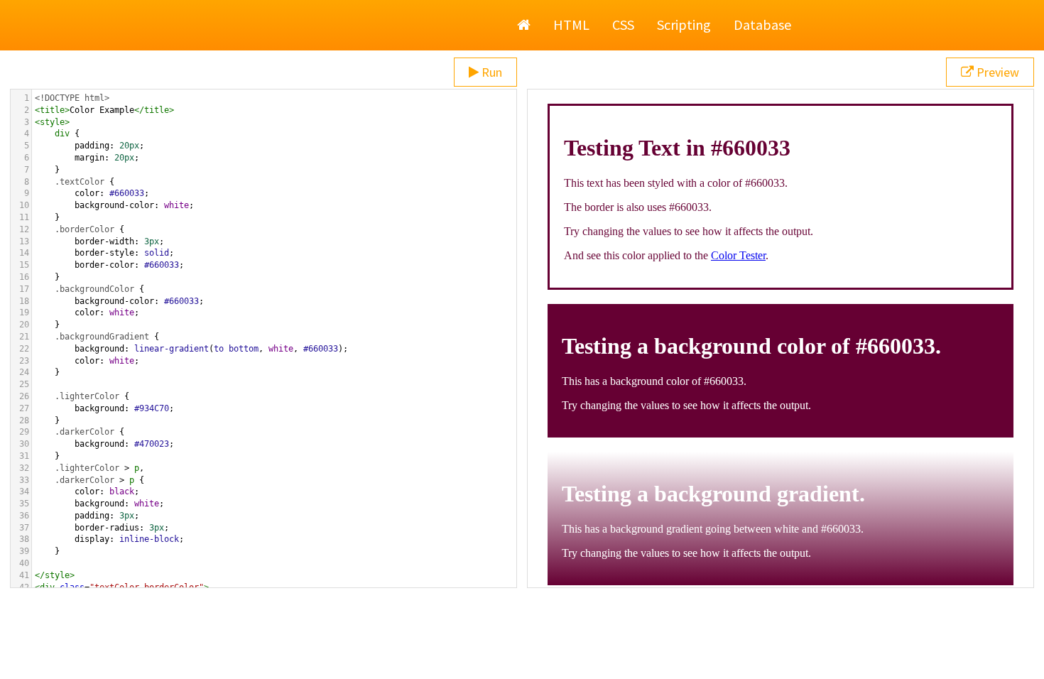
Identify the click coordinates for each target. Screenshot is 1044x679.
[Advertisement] (522, 643)
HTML (571, 24)
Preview (996, 72)
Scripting (684, 24)
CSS (623, 24)
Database (762, 24)
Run (490, 72)
